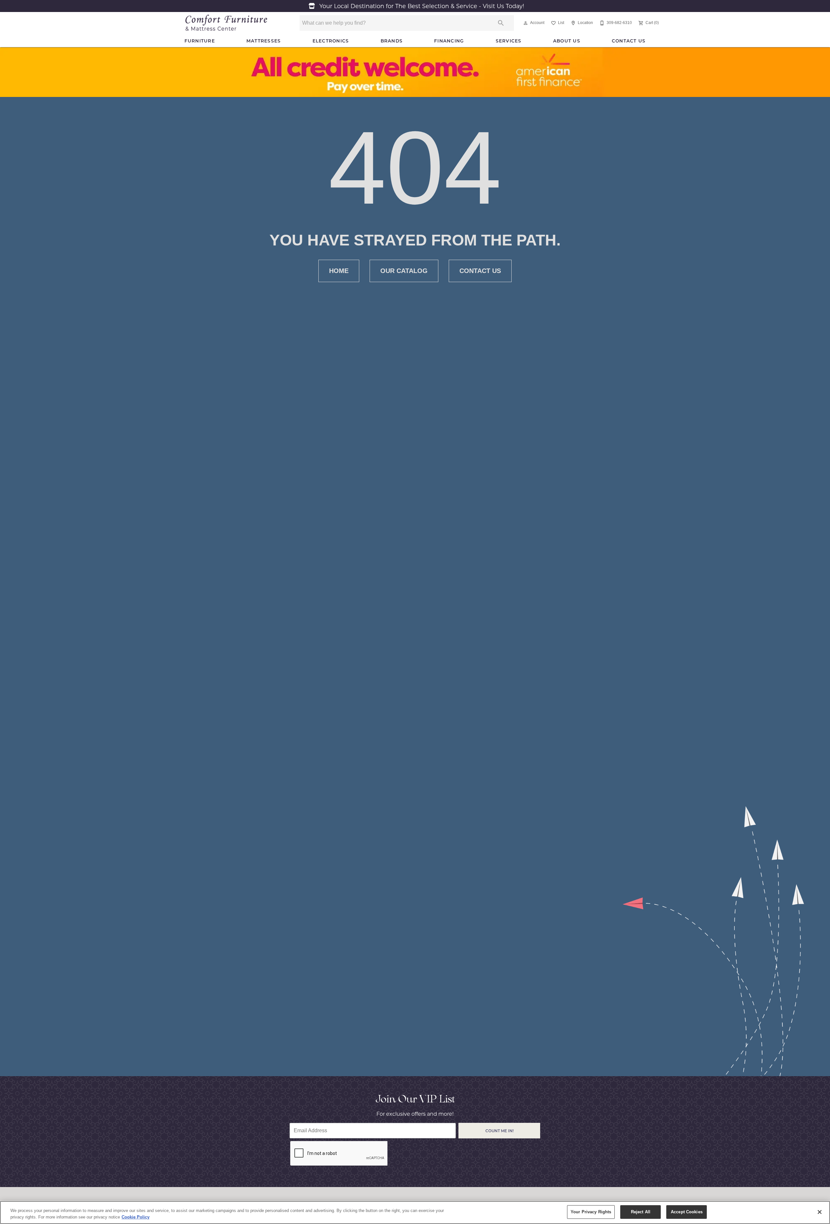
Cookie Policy (135, 1217)
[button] (525, 23)
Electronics (331, 41)
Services (509, 41)
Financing (449, 41)
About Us (566, 41)
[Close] (819, 1212)
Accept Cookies (687, 1211)
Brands (392, 41)
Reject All (640, 1211)
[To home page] (226, 23)
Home (339, 270)
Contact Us (629, 41)
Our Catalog (404, 270)
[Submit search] (501, 23)
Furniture (199, 41)
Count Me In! (499, 1130)
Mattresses (263, 41)
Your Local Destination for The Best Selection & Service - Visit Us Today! (421, 6)
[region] (415, 1212)
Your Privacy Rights (591, 1211)
